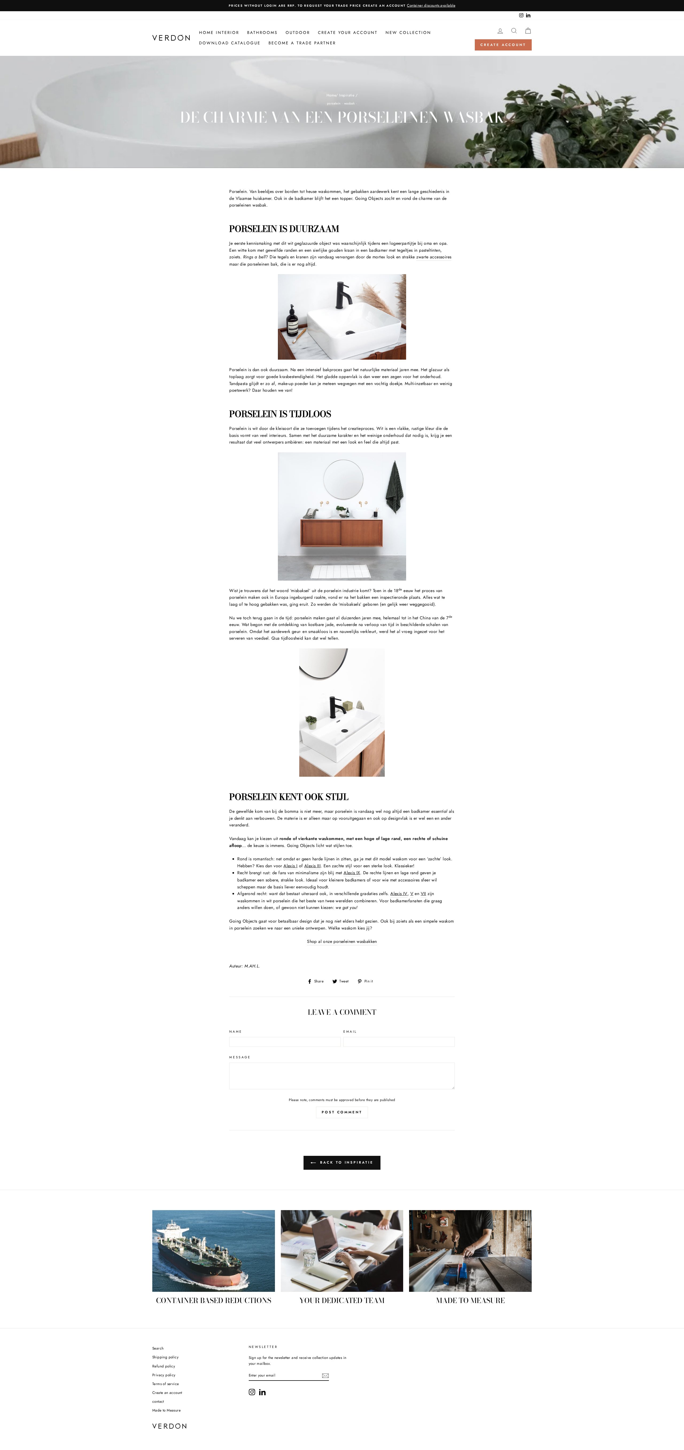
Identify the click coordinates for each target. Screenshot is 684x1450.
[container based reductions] (213, 1251)
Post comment (342, 1112)
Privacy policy (164, 1375)
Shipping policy (165, 1357)
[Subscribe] (325, 1376)
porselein (334, 103)
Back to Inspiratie (345, 1162)
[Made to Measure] (470, 1251)
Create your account (348, 33)
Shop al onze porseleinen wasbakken (342, 941)
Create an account (167, 1392)
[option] (342, 6)
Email (350, 1031)
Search (158, 1348)
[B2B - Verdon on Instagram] (252, 1392)
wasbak (349, 103)
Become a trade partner (302, 43)
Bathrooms (262, 33)
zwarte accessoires (433, 257)
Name (235, 1031)
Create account (503, 44)
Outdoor (298, 33)
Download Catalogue (230, 43)
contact (158, 1401)
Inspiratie (346, 95)
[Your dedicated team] (342, 1251)
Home (331, 95)
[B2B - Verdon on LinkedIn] (262, 1392)
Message (240, 1057)
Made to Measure (166, 1410)
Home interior (219, 33)
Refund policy (163, 1366)
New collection (408, 33)
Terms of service (165, 1383)
